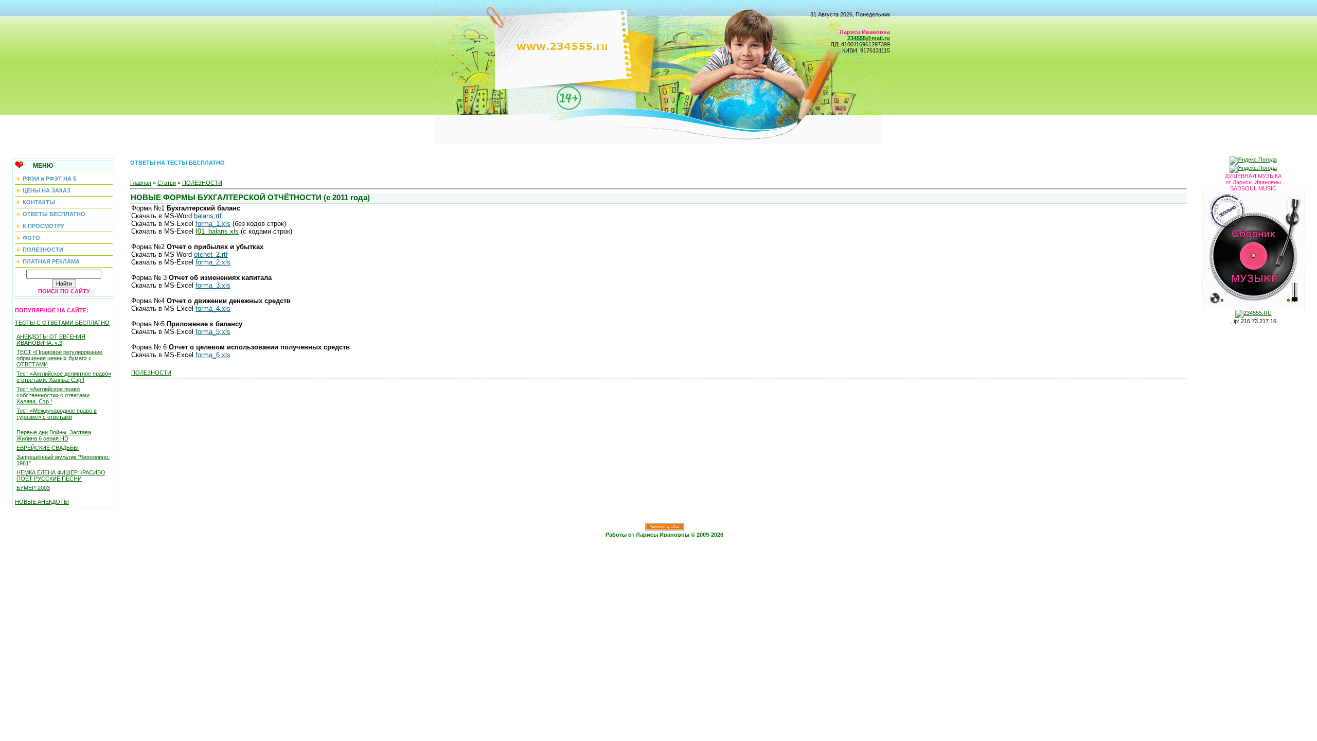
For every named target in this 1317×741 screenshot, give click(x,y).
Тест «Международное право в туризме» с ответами (56, 414)
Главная (140, 183)
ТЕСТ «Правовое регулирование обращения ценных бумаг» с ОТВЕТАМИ (59, 358)
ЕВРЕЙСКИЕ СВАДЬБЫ (47, 448)
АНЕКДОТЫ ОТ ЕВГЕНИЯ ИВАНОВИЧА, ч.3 (50, 339)
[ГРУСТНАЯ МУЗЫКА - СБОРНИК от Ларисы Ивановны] (1253, 248)
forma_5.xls (212, 332)
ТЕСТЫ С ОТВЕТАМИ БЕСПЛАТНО (62, 323)
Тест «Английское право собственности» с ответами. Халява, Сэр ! (53, 395)
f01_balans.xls (217, 231)
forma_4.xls (212, 308)
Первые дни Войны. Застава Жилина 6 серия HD (53, 435)
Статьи (166, 183)
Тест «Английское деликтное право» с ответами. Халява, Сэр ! (63, 376)
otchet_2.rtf (211, 254)
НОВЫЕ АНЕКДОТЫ (42, 502)
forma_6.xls (212, 355)
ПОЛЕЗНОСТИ (202, 183)
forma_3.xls (212, 285)
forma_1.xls (212, 223)
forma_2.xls (212, 262)
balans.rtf (208, 216)
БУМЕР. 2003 (33, 488)
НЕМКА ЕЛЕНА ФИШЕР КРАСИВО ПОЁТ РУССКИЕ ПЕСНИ (60, 475)
